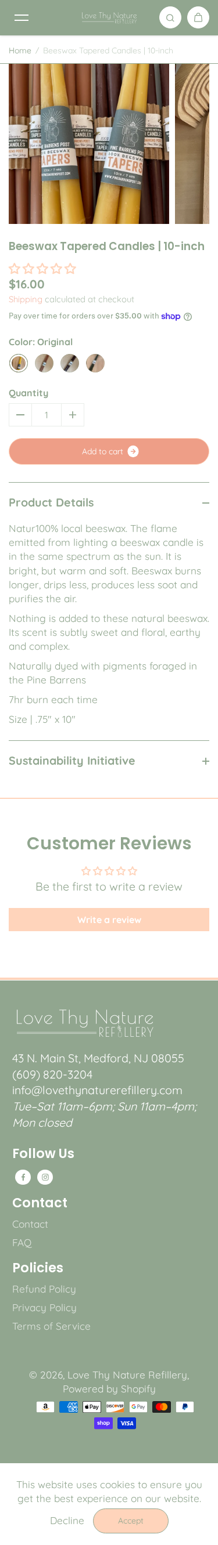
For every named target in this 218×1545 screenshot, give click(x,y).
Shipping (25, 299)
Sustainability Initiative (72, 760)
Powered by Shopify (109, 1389)
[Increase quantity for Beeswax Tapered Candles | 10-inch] (72, 414)
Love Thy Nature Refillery (127, 1375)
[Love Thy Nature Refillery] (109, 17)
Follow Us (43, 1154)
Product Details (51, 502)
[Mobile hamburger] (21, 17)
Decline (67, 1520)
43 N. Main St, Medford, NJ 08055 (98, 1058)
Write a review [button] (109, 919)
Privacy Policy (44, 1307)
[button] (42, 268)
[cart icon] (198, 17)
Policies (37, 1268)
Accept (131, 1520)
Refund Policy (44, 1289)
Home (20, 50)
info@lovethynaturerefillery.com (97, 1090)
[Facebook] (23, 1177)
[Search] (170, 17)
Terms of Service (51, 1326)
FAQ (21, 1242)
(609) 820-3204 (52, 1074)
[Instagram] (45, 1177)
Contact (39, 1203)
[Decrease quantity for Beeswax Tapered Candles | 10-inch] (20, 414)
